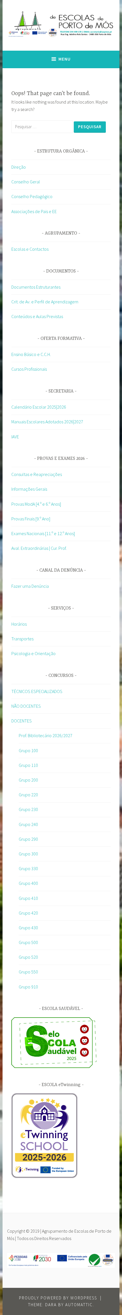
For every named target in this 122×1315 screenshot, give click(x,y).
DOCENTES (21, 721)
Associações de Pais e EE (34, 211)
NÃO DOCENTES (26, 706)
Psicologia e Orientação (33, 653)
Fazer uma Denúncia (30, 586)
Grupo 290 (28, 839)
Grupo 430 (28, 927)
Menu (64, 59)
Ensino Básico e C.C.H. (31, 354)
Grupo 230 (28, 809)
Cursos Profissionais (29, 369)
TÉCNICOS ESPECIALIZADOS (36, 691)
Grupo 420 (28, 913)
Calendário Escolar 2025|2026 (38, 407)
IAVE (15, 436)
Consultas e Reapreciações (36, 474)
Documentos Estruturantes (35, 287)
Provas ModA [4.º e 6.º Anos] (36, 504)
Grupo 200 (28, 780)
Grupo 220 (28, 794)
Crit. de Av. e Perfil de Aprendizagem (44, 301)
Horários (19, 624)
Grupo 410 (28, 898)
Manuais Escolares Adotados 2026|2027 (47, 421)
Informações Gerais (29, 489)
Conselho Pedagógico (31, 196)
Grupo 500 (28, 942)
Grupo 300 (28, 854)
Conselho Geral (25, 182)
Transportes (22, 639)
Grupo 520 (28, 957)
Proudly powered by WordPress (58, 1298)
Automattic (79, 1304)
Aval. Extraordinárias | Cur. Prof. (39, 548)
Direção (18, 167)
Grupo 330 (28, 868)
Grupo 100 (28, 750)
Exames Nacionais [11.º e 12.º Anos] (43, 533)
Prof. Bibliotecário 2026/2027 (45, 735)
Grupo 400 (28, 883)
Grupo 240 (28, 824)
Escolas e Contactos (30, 249)
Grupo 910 (28, 987)
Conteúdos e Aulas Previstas (37, 316)
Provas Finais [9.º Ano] (30, 519)
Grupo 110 (28, 765)
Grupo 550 (28, 972)
